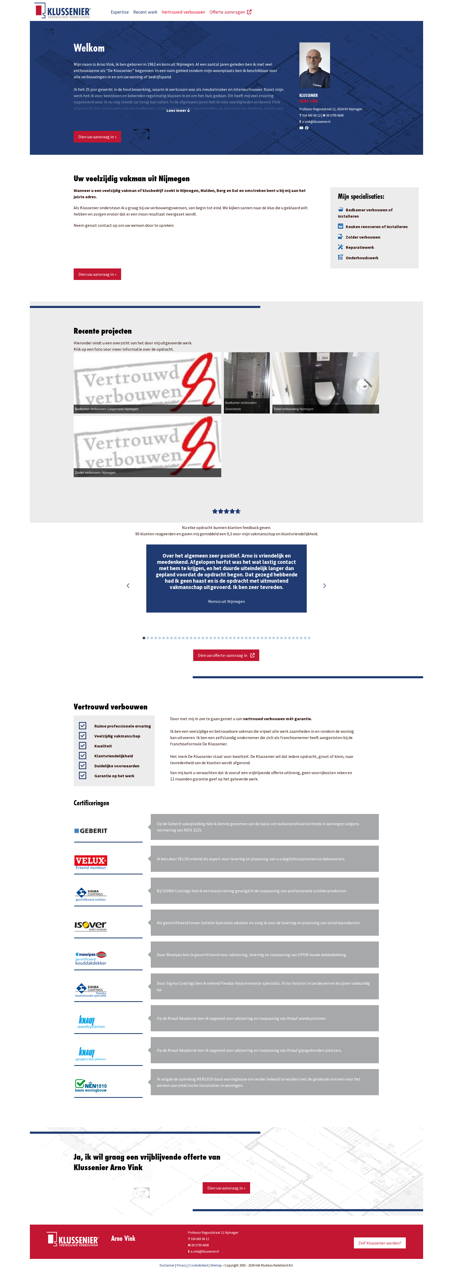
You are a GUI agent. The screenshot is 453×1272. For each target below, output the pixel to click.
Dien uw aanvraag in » (97, 136)
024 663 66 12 (309, 115)
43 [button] (312, 638)
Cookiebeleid (198, 1265)
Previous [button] (128, 585)
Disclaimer (167, 1265)
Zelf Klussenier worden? (379, 1243)
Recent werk (145, 12)
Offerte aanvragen (228, 12)
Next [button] (324, 585)
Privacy (182, 1265)
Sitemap (216, 1265)
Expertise (120, 12)
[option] (226, 578)
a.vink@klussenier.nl (316, 121)
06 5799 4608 (334, 115)
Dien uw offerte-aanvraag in (224, 655)
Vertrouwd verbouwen (183, 12)
